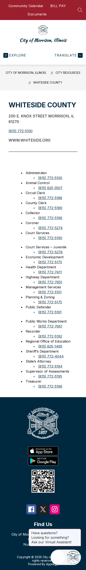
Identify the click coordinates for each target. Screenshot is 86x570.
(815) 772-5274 (50, 228)
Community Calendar (26, 6)
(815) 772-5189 (50, 208)
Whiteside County (47, 82)
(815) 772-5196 (50, 218)
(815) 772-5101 (50, 292)
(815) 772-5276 (50, 252)
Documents (37, 14)
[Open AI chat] (73, 557)
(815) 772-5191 (50, 312)
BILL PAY (58, 6)
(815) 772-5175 (50, 262)
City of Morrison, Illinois (26, 72)
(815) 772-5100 (21, 131)
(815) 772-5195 (50, 376)
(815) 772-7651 (50, 282)
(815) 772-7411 (50, 272)
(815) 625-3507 (50, 188)
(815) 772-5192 (50, 336)
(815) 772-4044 (51, 356)
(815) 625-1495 (50, 346)
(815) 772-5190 (50, 238)
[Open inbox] (58, 557)
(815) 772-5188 (50, 198)
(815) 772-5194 (50, 366)
